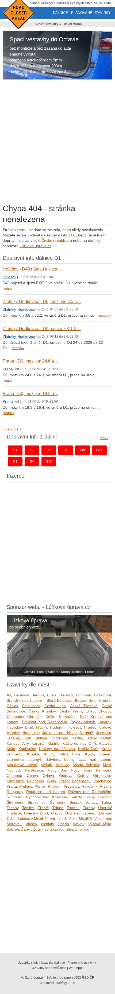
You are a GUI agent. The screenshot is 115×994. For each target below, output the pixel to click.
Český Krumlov (42, 711)
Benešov (21, 695)
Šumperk (57, 802)
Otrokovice (102, 775)
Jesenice (103, 732)
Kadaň (105, 738)
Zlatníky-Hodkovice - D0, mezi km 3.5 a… (42, 301)
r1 (15, 461)
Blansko (66, 695)
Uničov (56, 813)
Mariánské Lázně (22, 765)
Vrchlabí (47, 824)
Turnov (88, 808)
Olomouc (14, 775)
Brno (93, 700)
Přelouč (25, 786)
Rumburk (14, 797)
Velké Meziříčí (80, 818)
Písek (51, 781)
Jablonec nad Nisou (59, 732)
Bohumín (83, 695)
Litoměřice (15, 759)
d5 (65, 450)
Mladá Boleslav (86, 765)
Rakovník (89, 786)
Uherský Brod (36, 813)
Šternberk (15, 802)
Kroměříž (14, 754)
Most (107, 765)
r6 (32, 461)
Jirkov (92, 738)
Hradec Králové (97, 727)
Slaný (90, 797)
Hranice (13, 732)
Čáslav (12, 706)
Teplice (28, 808)
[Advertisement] (57, 142)
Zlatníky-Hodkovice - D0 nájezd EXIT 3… (42, 328)
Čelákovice (31, 706)
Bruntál (105, 700)
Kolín (11, 749)
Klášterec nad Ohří (79, 743)
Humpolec (31, 732)
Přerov (39, 786)
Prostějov (71, 786)
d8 (82, 450)
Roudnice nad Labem (45, 792)
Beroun (38, 695)
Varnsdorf (58, 818)
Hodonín (57, 727)
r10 (48, 461)
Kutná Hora (69, 754)
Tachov (12, 808)
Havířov (104, 722)
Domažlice (67, 716)
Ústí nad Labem (79, 813)
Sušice (75, 802)
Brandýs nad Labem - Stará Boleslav (39, 700)
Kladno (53, 743)
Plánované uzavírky (91, 13)
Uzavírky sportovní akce (49, 968)
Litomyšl (36, 759)
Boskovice (102, 695)
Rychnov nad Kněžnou (46, 797)
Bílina (51, 695)
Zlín (70, 829)
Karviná (38, 743)
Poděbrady (81, 781)
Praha (8, 369)
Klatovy (105, 743)
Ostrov (82, 775)
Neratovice (34, 770)
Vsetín (63, 824)
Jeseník (13, 738)
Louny (69, 759)
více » (104, 438)
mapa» (8, 288)
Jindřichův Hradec (67, 738)
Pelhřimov (35, 781)
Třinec (57, 808)
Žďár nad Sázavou (48, 829)
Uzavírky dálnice (53, 962)
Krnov (106, 749)
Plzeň (64, 781)
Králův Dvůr (88, 749)
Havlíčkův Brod (20, 727)
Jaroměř (86, 732)
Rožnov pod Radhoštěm (89, 792)
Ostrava (65, 775)
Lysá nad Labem (95, 759)
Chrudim (34, 716)
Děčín (50, 716)
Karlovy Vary (18, 743)
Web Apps (76, 968)
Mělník (46, 765)
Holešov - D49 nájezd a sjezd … (33, 269)
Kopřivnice (27, 749)
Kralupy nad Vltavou (57, 749)
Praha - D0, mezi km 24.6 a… (30, 361)
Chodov (104, 711)
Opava (32, 775)
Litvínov (53, 759)
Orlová (48, 775)
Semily (76, 797)
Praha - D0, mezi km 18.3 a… (30, 393)
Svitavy (91, 802)
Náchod (13, 770)
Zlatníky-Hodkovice (19, 309)
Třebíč (43, 808)
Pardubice (15, 781)
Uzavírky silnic (28, 962)
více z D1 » (12, 429)
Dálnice (60, 13)
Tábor (106, 802)
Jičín (27, 738)
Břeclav (80, 700)
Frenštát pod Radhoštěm (44, 722)
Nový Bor (57, 770)
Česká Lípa (55, 706)
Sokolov (104, 797)
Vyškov (78, 824)
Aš (9, 695)
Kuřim (49, 754)
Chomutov (15, 716)
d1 (15, 450)
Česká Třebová (84, 706)
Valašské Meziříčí (33, 818)
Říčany (105, 786)
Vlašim (31, 824)
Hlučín (41, 727)
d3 (49, 450)
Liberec (105, 754)
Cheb (90, 711)
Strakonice (36, 802)
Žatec (26, 829)
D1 (73, 235)
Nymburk (103, 770)
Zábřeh (13, 829)
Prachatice (102, 781)
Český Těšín (70, 711)
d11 (99, 450)
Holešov (9, 277)
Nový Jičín (81, 770)
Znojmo (81, 829)
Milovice (62, 765)
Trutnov (73, 808)
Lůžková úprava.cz (35, 246)
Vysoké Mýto (100, 824)
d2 (32, 450)
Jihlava (41, 738)
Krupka (33, 754)
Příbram (55, 786)
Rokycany (15, 792)
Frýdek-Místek (83, 722)
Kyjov (89, 754)
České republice (55, 240)
